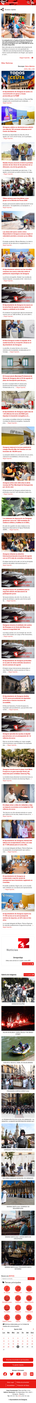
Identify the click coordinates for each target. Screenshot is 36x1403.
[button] (26, 57)
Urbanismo (18, 1302)
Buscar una (7, 1276)
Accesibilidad (11, 1385)
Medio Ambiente (29, 1302)
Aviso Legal (10, 1382)
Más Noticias (7, 63)
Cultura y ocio (18, 1292)
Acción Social (29, 1312)
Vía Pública (7, 1312)
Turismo (29, 1321)
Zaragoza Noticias (12, 2)
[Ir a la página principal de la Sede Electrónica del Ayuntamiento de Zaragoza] (3, 2)
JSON (25, 69)
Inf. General (7, 1292)
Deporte (18, 1321)
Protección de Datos (23, 1385)
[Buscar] (28, 2)
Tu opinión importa (18, 1365)
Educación (18, 1312)
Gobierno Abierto (6, 1321)
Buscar (32, 1278)
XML (29, 69)
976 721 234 (25, 1396)
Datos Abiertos (30, 66)
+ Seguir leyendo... (8, 138)
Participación (29, 1292)
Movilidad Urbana (7, 1302)
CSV (33, 69)
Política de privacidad (23, 1382)
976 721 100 (14, 1396)
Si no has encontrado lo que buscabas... (18, 1360)
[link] (3, 1329)
